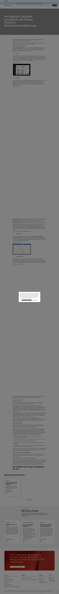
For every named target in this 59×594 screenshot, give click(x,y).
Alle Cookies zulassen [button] (26, 300)
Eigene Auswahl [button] (34, 300)
